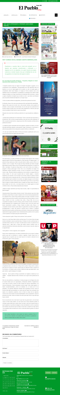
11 (8, 381)
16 (5, 383)
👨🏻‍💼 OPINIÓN (23, 15)
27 (12, 385)
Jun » (7, 390)
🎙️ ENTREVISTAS (33, 15)
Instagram (44, 1)
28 (14, 385)
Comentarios (5, 338)
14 (13, 381)
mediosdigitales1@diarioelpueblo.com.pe (25, 391)
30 (5, 387)
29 (3, 387)
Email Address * (5, 353)
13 (12, 381)
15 (3, 383)
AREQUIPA (6, 15)
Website (4, 357)
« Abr (3, 390)
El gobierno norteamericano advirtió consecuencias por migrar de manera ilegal (10, 327)
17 (6, 383)
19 (10, 383)
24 (7, 385)
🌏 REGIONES (32, 18)
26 (10, 385)
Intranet (48, 372)
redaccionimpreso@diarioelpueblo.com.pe (26, 388)
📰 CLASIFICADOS (50, 378)
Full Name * (4, 348)
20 (12, 383)
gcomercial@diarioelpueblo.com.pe (24, 382)
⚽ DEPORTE (42, 15)
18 (8, 383)
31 (6, 387)
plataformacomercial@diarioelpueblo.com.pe (26, 385)
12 (10, 381)
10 (6, 381)
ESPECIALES (14, 15)
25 (8, 385)
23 (5, 385)
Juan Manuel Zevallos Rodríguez (29, 56)
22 (3, 385)
